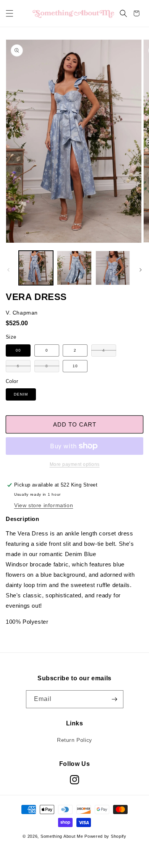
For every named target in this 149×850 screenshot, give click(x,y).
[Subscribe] (114, 699)
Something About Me (61, 836)
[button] (9, 13)
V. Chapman (22, 313)
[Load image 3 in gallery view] (113, 268)
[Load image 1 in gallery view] (36, 268)
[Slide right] (140, 269)
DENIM (21, 394)
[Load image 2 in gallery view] (74, 268)
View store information (43, 505)
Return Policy (74, 740)
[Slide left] (8, 269)
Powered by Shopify (105, 836)
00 (18, 350)
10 (75, 366)
